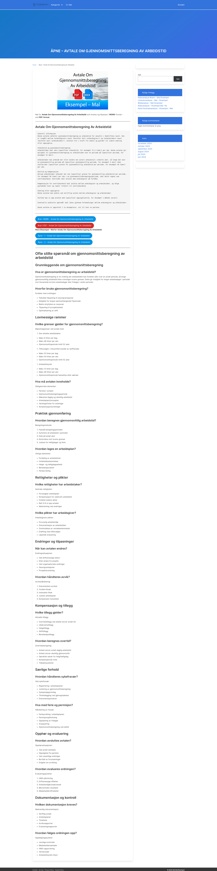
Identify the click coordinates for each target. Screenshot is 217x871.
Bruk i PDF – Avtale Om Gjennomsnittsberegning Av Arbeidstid (64, 225)
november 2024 (145, 143)
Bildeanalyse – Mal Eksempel (150, 103)
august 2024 (143, 151)
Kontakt (35, 870)
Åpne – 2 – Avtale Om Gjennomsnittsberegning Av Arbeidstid (64, 242)
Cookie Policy (59, 870)
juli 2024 (141, 154)
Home (34, 65)
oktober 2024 (144, 146)
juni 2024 (142, 157)
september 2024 (145, 149)
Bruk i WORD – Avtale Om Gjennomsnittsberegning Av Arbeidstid (65, 219)
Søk (139, 75)
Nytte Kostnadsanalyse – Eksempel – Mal (155, 108)
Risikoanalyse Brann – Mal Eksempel (153, 97)
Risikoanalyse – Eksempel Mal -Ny (152, 106)
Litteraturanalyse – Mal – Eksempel (153, 100)
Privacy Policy (49, 870)
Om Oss (41, 870)
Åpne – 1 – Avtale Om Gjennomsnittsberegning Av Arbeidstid (64, 236)
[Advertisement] (108, 32)
